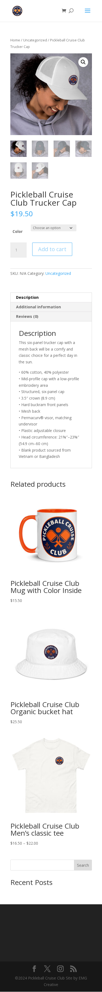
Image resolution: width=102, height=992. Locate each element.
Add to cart (52, 249)
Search (83, 865)
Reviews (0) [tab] (27, 316)
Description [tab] (27, 297)
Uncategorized (35, 40)
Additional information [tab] (38, 306)
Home (15, 40)
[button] (83, 62)
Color (18, 231)
